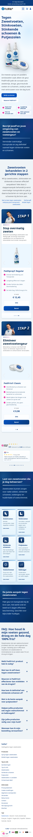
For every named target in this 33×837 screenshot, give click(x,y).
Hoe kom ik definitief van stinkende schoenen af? (12, 691)
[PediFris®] (7, 8)
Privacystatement (6, 788)
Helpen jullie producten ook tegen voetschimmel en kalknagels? (12, 710)
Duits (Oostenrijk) (20, 816)
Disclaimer (4, 803)
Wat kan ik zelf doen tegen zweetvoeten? (10, 671)
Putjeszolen (5, 775)
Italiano (28, 818)
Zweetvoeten (5, 770)
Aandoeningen (6, 765)
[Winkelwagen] (27, 9)
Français (4, 818)
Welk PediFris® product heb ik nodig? (12, 662)
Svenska (3, 821)
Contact (3, 800)
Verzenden (4, 795)
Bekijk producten (9, 95)
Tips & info (4, 767)
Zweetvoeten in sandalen (9, 777)
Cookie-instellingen (7, 790)
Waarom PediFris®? (10, 100)
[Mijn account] (30, 9)
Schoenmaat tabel (7, 780)
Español (22, 818)
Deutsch (11, 816)
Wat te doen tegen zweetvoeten (11, 200)
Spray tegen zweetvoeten (9, 754)
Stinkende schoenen (7, 772)
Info (16, 303)
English (9, 818)
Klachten (4, 808)
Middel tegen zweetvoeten (9, 757)
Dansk (9, 821)
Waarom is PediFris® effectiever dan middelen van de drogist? (12, 681)
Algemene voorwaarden (8, 793)
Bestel (16, 308)
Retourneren (5, 798)
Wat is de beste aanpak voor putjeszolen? (12, 700)
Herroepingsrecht (6, 805)
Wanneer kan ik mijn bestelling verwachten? (12, 729)
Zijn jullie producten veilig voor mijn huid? (11, 720)
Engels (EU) (16, 818)
